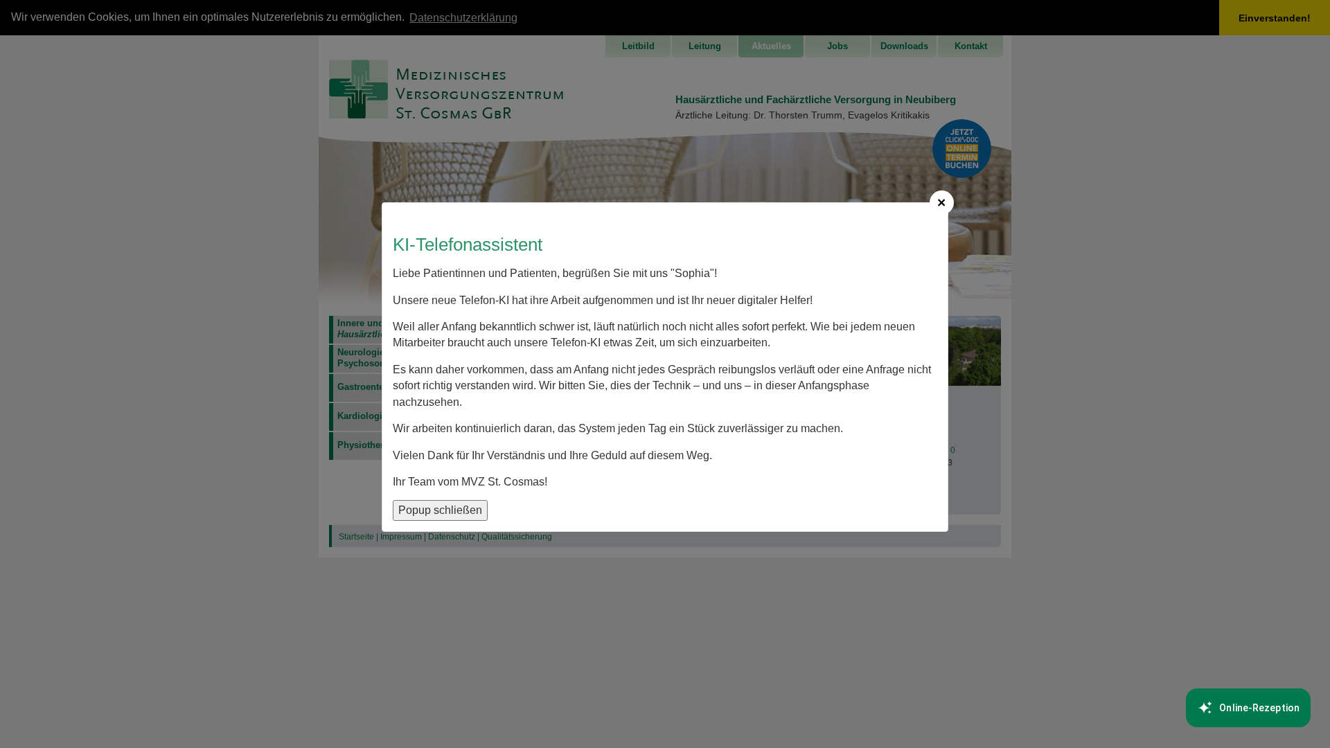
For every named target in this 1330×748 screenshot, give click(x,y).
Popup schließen (440, 510)
